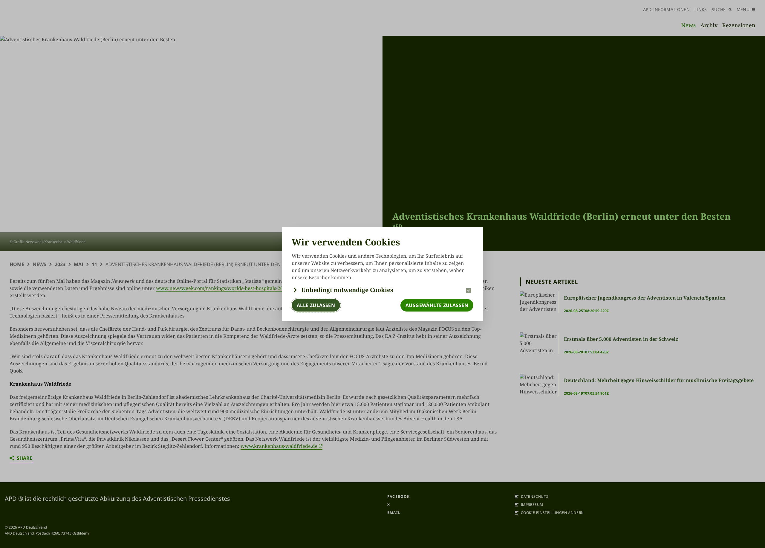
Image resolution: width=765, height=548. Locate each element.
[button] (382, 290)
